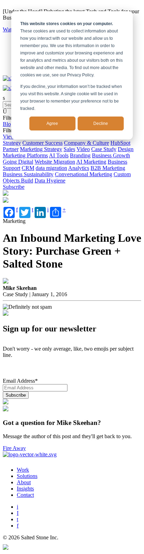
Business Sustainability (28, 174)
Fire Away (14, 448)
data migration (51, 168)
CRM (28, 168)
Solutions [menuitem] (27, 476)
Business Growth (111, 155)
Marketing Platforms (25, 155)
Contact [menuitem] (25, 495)
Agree (52, 123)
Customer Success (42, 143)
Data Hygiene (50, 181)
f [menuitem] (18, 526)
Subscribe (13, 187)
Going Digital (18, 162)
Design (126, 149)
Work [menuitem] (23, 470)
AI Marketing (91, 162)
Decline (100, 123)
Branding (80, 155)
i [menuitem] (17, 507)
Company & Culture (86, 143)
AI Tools (59, 155)
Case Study (103, 149)
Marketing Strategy (41, 149)
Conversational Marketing (83, 174)
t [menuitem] (17, 519)
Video (83, 149)
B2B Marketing (108, 168)
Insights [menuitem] (25, 489)
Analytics (78, 168)
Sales (69, 149)
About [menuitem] (24, 482)
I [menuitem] (18, 513)
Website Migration (55, 162)
